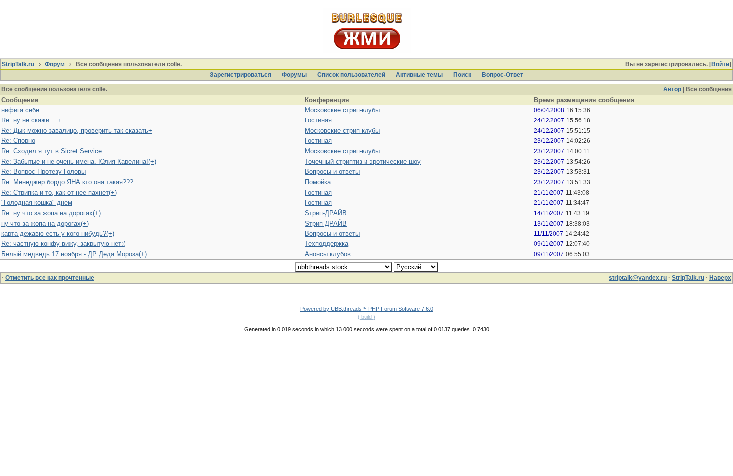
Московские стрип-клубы (342, 110)
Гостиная (318, 120)
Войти (720, 64)
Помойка (318, 182)
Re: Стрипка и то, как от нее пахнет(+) (59, 192)
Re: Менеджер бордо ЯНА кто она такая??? (67, 182)
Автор (672, 89)
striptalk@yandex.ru (638, 277)
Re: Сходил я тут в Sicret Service (51, 151)
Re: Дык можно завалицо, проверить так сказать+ (76, 130)
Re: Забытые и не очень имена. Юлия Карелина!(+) (78, 161)
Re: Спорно (18, 140)
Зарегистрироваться (240, 74)
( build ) (366, 317)
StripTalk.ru (18, 64)
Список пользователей (351, 74)
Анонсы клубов (328, 254)
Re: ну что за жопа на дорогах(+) (51, 213)
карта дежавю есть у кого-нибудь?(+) (57, 233)
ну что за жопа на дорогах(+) (45, 223)
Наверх (720, 277)
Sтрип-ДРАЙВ (326, 213)
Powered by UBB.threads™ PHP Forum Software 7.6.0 (366, 309)
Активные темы (419, 74)
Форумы (294, 74)
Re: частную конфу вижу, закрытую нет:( (63, 243)
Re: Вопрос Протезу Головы (43, 171)
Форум (55, 64)
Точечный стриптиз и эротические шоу (363, 161)
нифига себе (20, 110)
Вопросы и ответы (332, 171)
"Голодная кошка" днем (36, 202)
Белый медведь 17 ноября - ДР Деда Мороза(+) (74, 254)
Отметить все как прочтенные (49, 277)
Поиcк (462, 74)
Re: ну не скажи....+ (31, 120)
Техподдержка (326, 243)
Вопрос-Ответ (502, 74)
